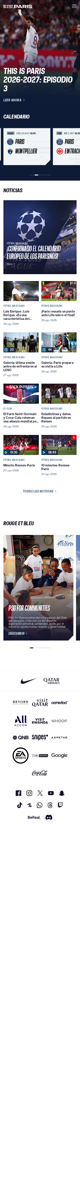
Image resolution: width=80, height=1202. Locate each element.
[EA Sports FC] (21, 755)
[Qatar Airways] (52, 681)
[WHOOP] (59, 721)
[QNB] (21, 738)
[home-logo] (17, 6)
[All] (21, 721)
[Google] (59, 755)
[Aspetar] (59, 738)
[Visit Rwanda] (40, 721)
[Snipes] (40, 738)
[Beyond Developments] (21, 702)
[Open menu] (74, 6)
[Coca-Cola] (40, 773)
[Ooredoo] (59, 702)
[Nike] (29, 681)
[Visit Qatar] (40, 702)
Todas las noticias (38, 491)
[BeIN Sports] (40, 755)
